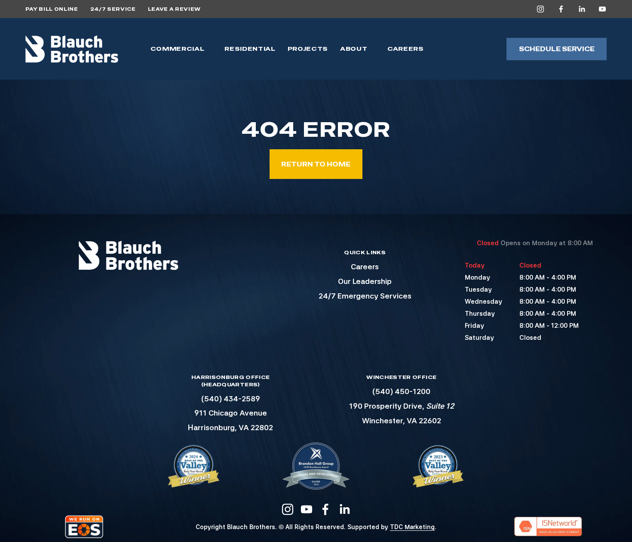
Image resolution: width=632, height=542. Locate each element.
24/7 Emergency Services (365, 295)
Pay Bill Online (51, 9)
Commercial (177, 48)
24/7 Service (113, 9)
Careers (405, 48)
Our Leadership (365, 281)
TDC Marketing (412, 526)
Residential (249, 48)
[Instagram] (540, 9)
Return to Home (315, 164)
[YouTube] (602, 9)
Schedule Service (557, 49)
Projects (308, 48)
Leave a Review (174, 9)
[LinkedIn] (581, 9)
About (353, 48)
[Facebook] (561, 9)
